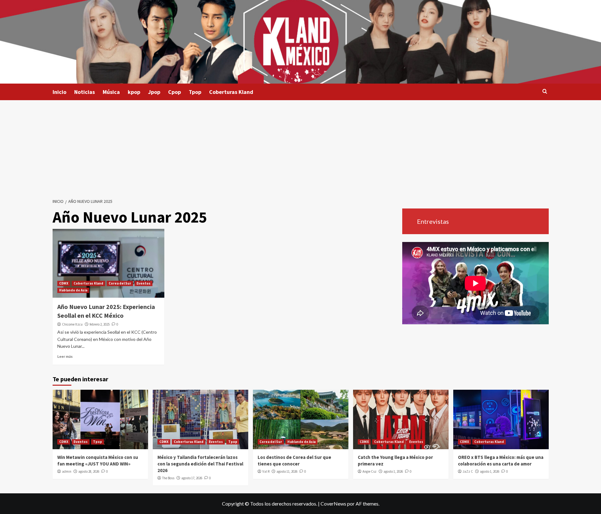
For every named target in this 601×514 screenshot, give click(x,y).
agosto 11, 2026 (286, 471)
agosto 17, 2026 (191, 478)
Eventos (143, 283)
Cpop (174, 91)
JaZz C (468, 471)
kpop (134, 91)
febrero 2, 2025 (100, 324)
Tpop (195, 91)
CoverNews (333, 503)
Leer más (65, 356)
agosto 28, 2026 (88, 471)
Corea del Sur (120, 283)
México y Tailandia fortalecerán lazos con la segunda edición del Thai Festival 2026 (200, 463)
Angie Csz (369, 471)
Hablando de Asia (73, 290)
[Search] (545, 91)
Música (111, 91)
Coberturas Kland (231, 91)
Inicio (59, 91)
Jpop (154, 91)
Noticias (84, 91)
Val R (266, 471)
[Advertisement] (300, 147)
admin (66, 471)
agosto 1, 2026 (393, 471)
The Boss (168, 478)
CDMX (63, 283)
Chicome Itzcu (72, 324)
